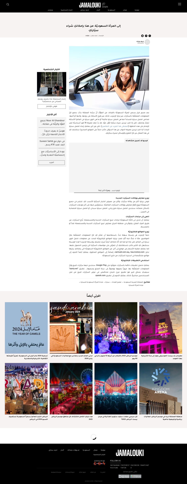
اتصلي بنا (103, 472)
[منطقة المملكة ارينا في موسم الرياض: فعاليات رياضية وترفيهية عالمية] (160, 388)
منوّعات (87, 35)
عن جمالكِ (93, 472)
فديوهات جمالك (73, 450)
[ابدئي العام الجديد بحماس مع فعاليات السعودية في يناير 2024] (71, 328)
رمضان (50, 10)
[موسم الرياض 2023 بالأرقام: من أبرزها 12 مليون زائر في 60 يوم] (115, 328)
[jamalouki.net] (93, 5)
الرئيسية (101, 35)
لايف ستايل (84, 10)
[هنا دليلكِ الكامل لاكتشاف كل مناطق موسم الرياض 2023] (71, 388)
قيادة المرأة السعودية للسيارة (91, 282)
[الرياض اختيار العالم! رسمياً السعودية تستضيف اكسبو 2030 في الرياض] (26, 388)
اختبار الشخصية (67, 10)
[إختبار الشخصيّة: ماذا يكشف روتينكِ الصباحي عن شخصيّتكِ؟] (51, 84)
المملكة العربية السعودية (133, 282)
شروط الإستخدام (69, 472)
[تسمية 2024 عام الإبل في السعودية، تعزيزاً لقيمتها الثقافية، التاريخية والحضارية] (26, 328)
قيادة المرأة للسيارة (136, 285)
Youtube (114, 468)
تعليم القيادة (116, 282)
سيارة (107, 282)
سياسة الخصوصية (56, 472)
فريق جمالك (140, 41)
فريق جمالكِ (82, 472)
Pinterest (125, 465)
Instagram (115, 465)
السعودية (111, 10)
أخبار (98, 10)
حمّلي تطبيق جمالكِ (130, 472)
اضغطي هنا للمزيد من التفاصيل (115, 126)
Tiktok (123, 468)
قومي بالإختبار (51, 106)
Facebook (135, 465)
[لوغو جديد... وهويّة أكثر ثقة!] (109, 166)
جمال (125, 10)
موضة (137, 10)
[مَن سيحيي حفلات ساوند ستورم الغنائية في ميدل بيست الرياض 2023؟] (115, 388)
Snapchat (144, 465)
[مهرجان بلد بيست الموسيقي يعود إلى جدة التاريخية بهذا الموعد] (160, 328)
